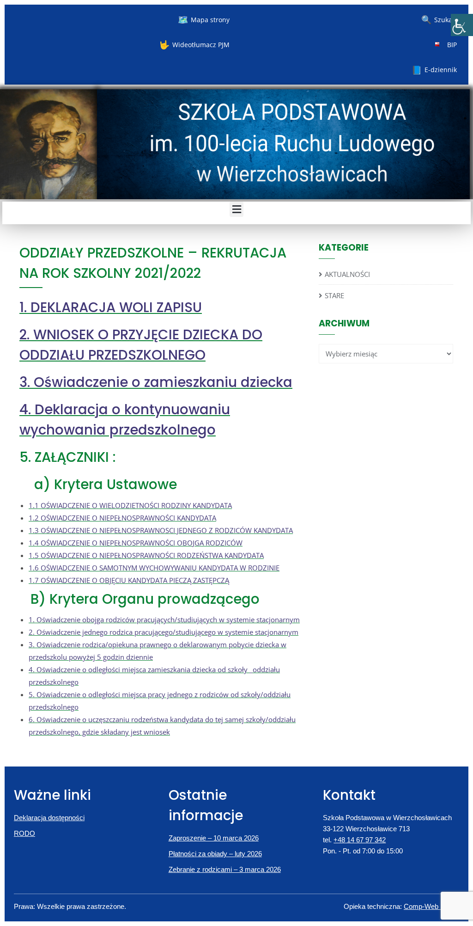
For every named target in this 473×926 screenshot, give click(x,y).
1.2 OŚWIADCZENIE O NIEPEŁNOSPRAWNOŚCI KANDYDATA (122, 517)
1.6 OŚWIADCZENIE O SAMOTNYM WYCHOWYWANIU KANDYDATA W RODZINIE (154, 567)
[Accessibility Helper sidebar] (462, 25)
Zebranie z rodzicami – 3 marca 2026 (225, 869)
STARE (334, 295)
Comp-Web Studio (431, 906)
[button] (236, 209)
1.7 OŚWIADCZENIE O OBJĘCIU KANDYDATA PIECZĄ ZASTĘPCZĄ (129, 580)
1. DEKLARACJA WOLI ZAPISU (110, 307)
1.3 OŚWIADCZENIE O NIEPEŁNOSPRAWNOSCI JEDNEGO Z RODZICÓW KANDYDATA (161, 530)
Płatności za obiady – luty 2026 (215, 854)
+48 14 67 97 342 (360, 840)
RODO (24, 833)
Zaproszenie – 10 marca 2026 (214, 838)
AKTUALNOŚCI (347, 274)
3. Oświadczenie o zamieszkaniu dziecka (155, 382)
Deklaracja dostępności (49, 818)
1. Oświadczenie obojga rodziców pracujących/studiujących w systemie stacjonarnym (164, 619)
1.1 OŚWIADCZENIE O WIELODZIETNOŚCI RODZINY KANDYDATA (130, 505)
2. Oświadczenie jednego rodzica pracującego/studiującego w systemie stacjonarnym (163, 632)
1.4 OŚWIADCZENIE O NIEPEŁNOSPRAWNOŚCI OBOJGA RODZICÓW (136, 542)
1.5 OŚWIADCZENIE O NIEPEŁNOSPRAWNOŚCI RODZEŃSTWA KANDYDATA (146, 555)
